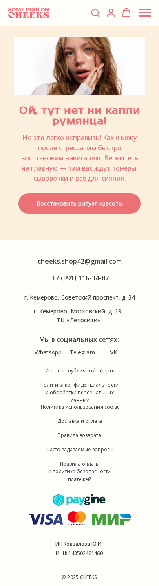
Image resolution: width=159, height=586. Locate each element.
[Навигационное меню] (145, 13)
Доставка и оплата (79, 421)
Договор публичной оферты (80, 370)
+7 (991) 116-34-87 (80, 277)
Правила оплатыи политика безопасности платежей (79, 471)
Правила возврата (79, 435)
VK (113, 352)
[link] (111, 12)
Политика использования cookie (80, 406)
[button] (95, 12)
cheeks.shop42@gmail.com (80, 261)
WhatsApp (48, 352)
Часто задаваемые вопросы (79, 449)
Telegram (82, 352)
